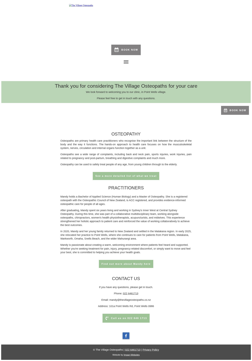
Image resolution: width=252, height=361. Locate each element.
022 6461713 (130, 293)
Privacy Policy (151, 349)
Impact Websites (132, 355)
